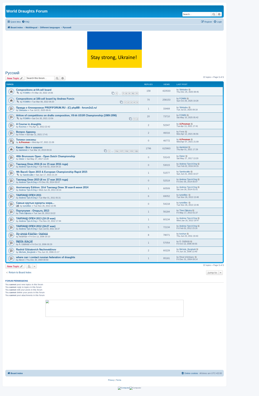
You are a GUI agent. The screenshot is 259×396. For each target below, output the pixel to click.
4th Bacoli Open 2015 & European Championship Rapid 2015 (51, 171)
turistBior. (183, 195)
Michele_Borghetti (27, 252)
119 (131, 151)
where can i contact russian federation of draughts (45, 257)
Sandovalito (28, 175)
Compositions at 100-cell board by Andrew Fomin (45, 98)
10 (133, 93)
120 (136, 151)
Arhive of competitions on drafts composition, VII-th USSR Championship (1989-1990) (66, 115)
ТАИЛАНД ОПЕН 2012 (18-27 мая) (35, 226)
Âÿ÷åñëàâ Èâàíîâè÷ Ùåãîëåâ (32, 234)
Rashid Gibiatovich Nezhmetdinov (36, 249)
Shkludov (183, 89)
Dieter (21, 159)
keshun (182, 234)
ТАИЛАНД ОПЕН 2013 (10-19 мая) (35, 218)
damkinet (23, 150)
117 (121, 151)
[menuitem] (25, 22)
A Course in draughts (28, 124)
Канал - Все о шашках (29, 147)
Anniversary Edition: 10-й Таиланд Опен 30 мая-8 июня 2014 (52, 187)
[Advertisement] (114, 343)
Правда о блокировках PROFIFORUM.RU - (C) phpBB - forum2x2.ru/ (56, 107)
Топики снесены (26, 139)
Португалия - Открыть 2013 (32, 210)
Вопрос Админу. (26, 131)
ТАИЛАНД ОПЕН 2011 (28, 195)
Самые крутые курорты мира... (35, 203)
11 (137, 93)
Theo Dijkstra (25, 213)
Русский (12, 73)
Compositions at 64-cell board (33, 89)
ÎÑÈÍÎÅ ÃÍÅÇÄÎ (24, 241)
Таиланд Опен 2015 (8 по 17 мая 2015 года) (42, 179)
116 (116, 151)
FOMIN (26, 93)
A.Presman (184, 124)
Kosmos (23, 127)
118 (126, 151)
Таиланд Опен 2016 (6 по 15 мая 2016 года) (42, 164)
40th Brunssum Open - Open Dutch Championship (45, 156)
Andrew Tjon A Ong (28, 167)
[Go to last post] (189, 89)
